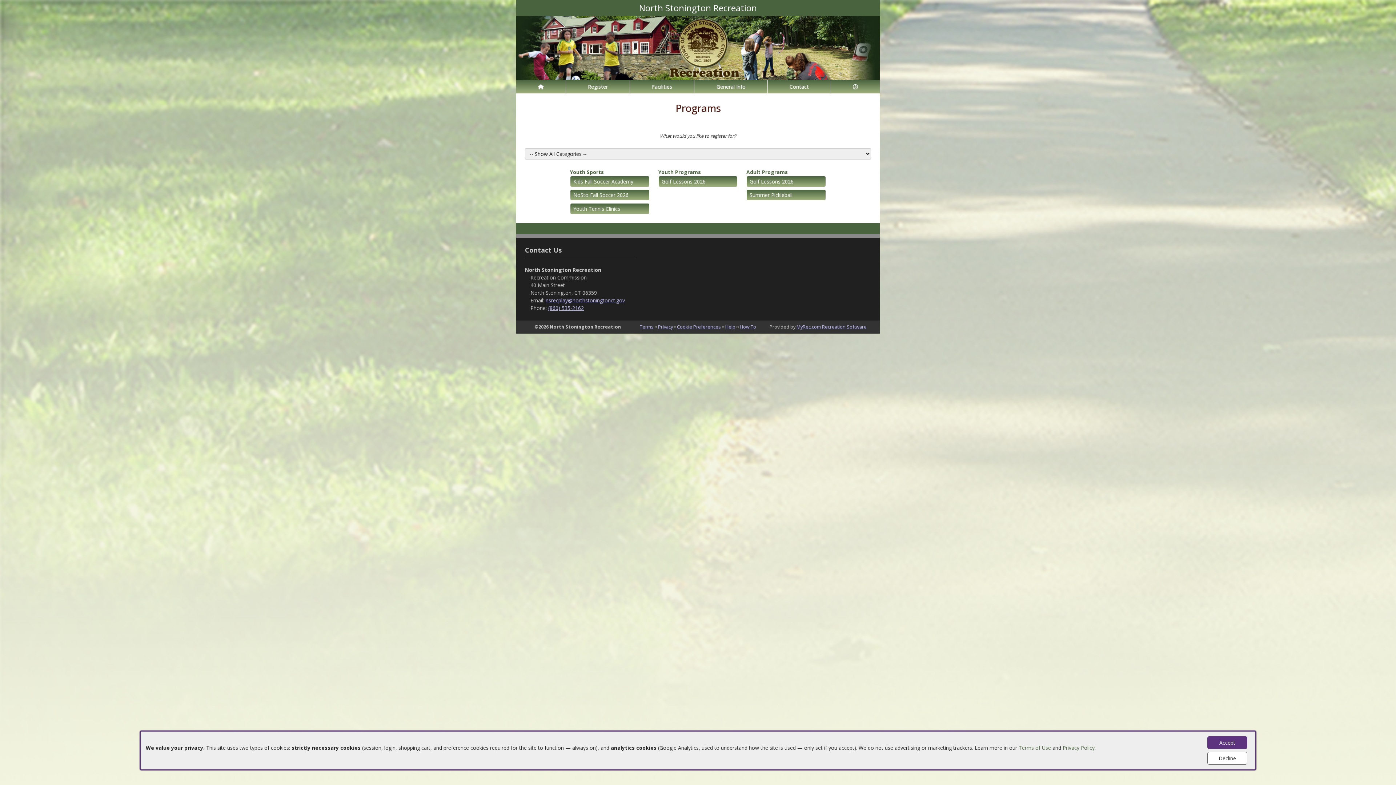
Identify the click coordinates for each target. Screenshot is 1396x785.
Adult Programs (767, 172)
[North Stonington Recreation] (698, 47)
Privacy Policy (1079, 747)
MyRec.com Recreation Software (832, 326)
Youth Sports (587, 172)
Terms (647, 326)
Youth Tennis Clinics (596, 208)
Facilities (662, 86)
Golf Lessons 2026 (684, 181)
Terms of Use (1035, 747)
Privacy (665, 326)
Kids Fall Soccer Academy (603, 181)
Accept (1227, 742)
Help (730, 326)
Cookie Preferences (699, 326)
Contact (799, 86)
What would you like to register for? (698, 136)
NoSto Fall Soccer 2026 (601, 195)
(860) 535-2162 (566, 308)
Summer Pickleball (771, 195)
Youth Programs (679, 172)
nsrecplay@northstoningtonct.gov (585, 300)
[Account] (855, 86)
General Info (731, 86)
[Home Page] (541, 86)
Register (598, 86)
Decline (1227, 758)
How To (748, 326)
